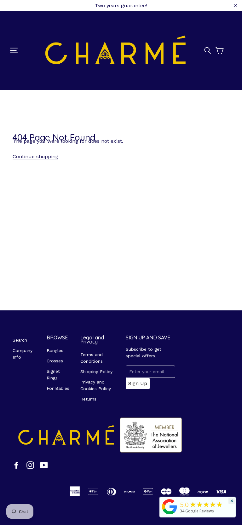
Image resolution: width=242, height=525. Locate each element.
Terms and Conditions (91, 358)
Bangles (55, 350)
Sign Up (137, 383)
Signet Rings (53, 374)
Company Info (22, 354)
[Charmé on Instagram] (30, 465)
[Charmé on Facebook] (16, 465)
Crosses (55, 360)
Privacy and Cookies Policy (95, 385)
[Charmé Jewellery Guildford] (169, 514)
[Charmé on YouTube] (44, 465)
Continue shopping (35, 156)
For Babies (58, 388)
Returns (88, 398)
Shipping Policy (96, 371)
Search (20, 340)
